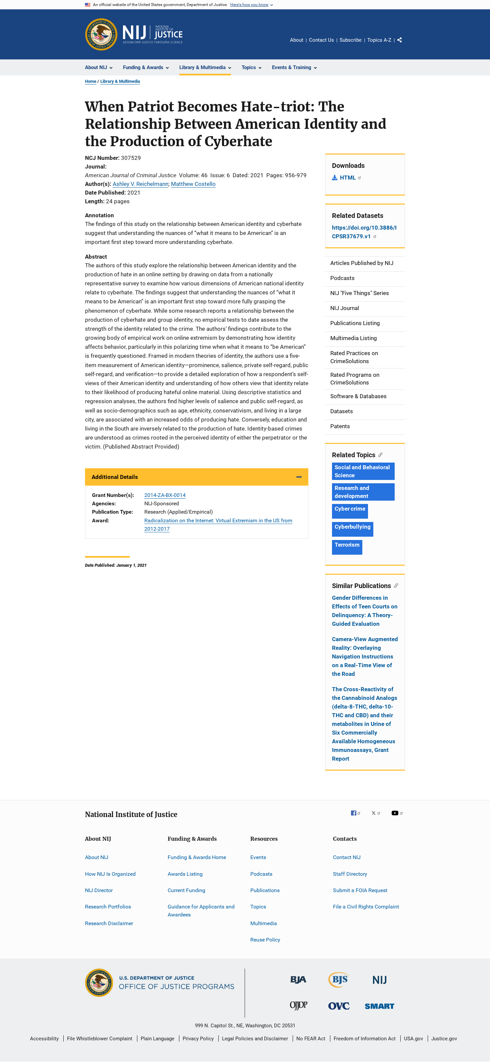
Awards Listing (185, 873)
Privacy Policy (198, 1039)
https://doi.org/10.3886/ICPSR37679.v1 (364, 232)
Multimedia (263, 923)
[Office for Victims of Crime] (339, 1011)
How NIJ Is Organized (110, 873)
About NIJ (96, 857)
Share (405, 44)
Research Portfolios (108, 906)
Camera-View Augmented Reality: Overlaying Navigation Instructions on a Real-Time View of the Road (365, 656)
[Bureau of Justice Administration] (298, 985)
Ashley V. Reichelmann (140, 184)
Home (90, 81)
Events (258, 857)
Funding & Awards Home (197, 857)
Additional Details (115, 477)
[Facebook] (358, 817)
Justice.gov (444, 1039)
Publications (265, 890)
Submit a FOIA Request (360, 890)
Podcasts (261, 873)
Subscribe (351, 40)
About (296, 40)
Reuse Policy (265, 940)
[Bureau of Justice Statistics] (339, 989)
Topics (258, 906)
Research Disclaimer (109, 923)
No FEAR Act (310, 1039)
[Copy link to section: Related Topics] (378, 454)
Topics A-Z (379, 40)
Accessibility (44, 1039)
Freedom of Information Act (365, 1039)
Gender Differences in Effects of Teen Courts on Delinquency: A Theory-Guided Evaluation (365, 610)
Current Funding (186, 890)
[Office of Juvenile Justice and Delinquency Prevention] (298, 1011)
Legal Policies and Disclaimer (255, 1039)
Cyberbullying (353, 526)
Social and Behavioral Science (362, 471)
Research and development (352, 492)
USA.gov (413, 1039)
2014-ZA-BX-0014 (165, 495)
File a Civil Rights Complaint (366, 906)
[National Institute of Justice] (379, 985)
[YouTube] (398, 817)
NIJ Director (99, 890)
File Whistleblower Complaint (99, 1039)
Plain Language (157, 1039)
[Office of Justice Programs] (101, 34)
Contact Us (321, 40)
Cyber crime (350, 508)
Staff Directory (350, 873)
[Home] (152, 34)
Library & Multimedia (120, 81)
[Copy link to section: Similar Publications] (394, 585)
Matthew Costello (193, 184)
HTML (348, 177)
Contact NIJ (347, 857)
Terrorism (347, 544)
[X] (378, 817)
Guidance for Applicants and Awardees (201, 910)
